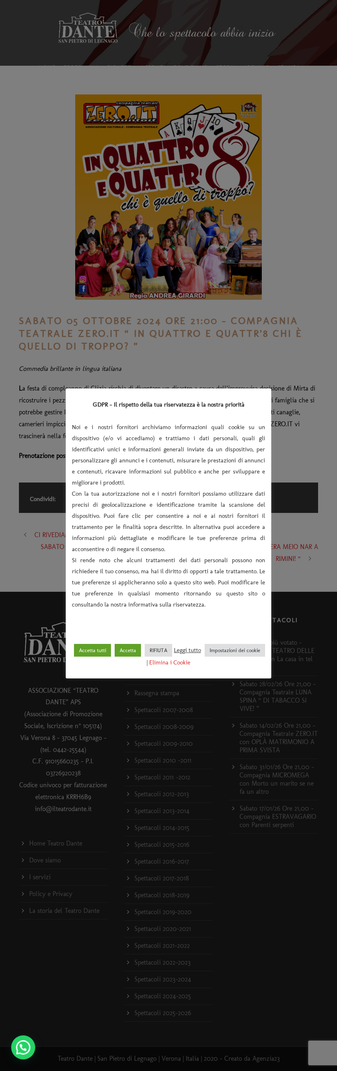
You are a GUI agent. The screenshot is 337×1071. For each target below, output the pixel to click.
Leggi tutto (187, 650)
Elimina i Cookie (169, 662)
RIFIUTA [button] (158, 650)
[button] (24, 1047)
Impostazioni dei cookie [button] (235, 650)
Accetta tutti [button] (92, 650)
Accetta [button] (128, 650)
